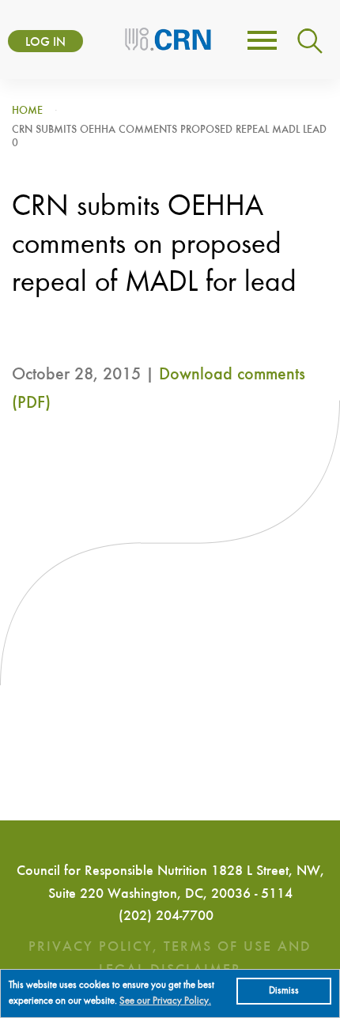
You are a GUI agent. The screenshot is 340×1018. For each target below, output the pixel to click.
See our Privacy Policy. (165, 1001)
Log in (45, 42)
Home (27, 110)
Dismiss (284, 991)
